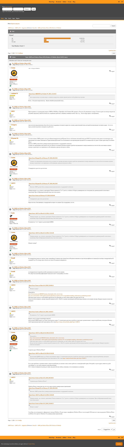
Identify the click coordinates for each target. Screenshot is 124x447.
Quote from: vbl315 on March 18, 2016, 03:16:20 (41, 353)
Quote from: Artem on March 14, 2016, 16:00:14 (41, 285)
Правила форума (15, 23)
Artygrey (14, 125)
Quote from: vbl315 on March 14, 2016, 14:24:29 (41, 213)
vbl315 (13, 183)
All (17, 53)
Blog (74, 1)
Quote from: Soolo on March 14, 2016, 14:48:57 (41, 311)
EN (122, 1)
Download (58, 1)
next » (114, 50)
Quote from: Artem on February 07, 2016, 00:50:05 (42, 195)
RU (119, 1)
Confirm (119, 444)
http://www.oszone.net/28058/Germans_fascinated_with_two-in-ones (45, 294)
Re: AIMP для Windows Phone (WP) (21, 63)
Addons (64, 1)
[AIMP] (10, 86)
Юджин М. (14, 138)
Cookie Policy (31, 444)
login (6, 6)
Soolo (13, 213)
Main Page (51, 1)
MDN (13, 111)
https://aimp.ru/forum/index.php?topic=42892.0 (68, 322)
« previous (111, 50)
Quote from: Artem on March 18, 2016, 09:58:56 (41, 378)
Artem (13, 68)
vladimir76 (14, 93)
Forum (69, 1)
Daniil (13, 258)
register (10, 6)
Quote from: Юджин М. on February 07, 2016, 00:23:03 (43, 158)
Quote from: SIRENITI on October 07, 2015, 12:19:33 (42, 93)
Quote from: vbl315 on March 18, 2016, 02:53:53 (41, 333)
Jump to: (99, 429)
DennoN (34, 27)
